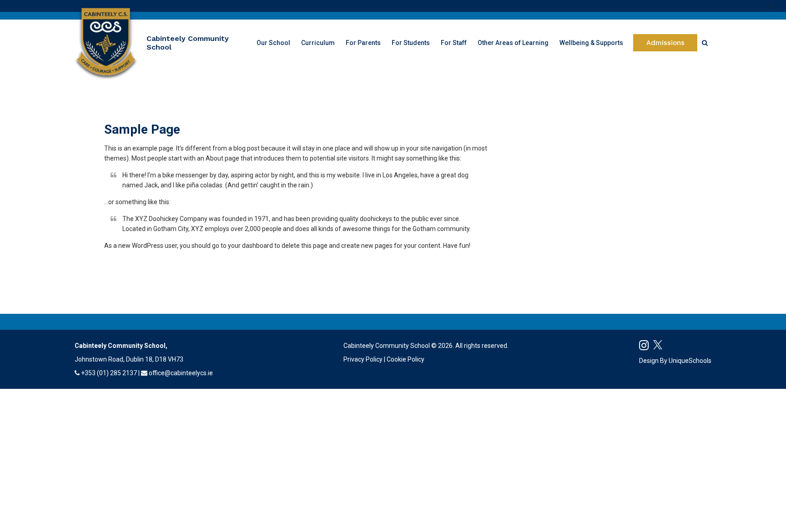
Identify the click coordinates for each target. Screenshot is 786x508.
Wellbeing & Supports (591, 42)
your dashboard (250, 245)
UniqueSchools (690, 360)
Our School (273, 42)
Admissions (665, 43)
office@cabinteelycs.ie (181, 373)
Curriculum (318, 42)
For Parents (363, 42)
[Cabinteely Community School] (106, 42)
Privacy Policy (363, 359)
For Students (411, 42)
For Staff (454, 42)
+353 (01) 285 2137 (109, 373)
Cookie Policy (405, 359)
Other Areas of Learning (513, 42)
